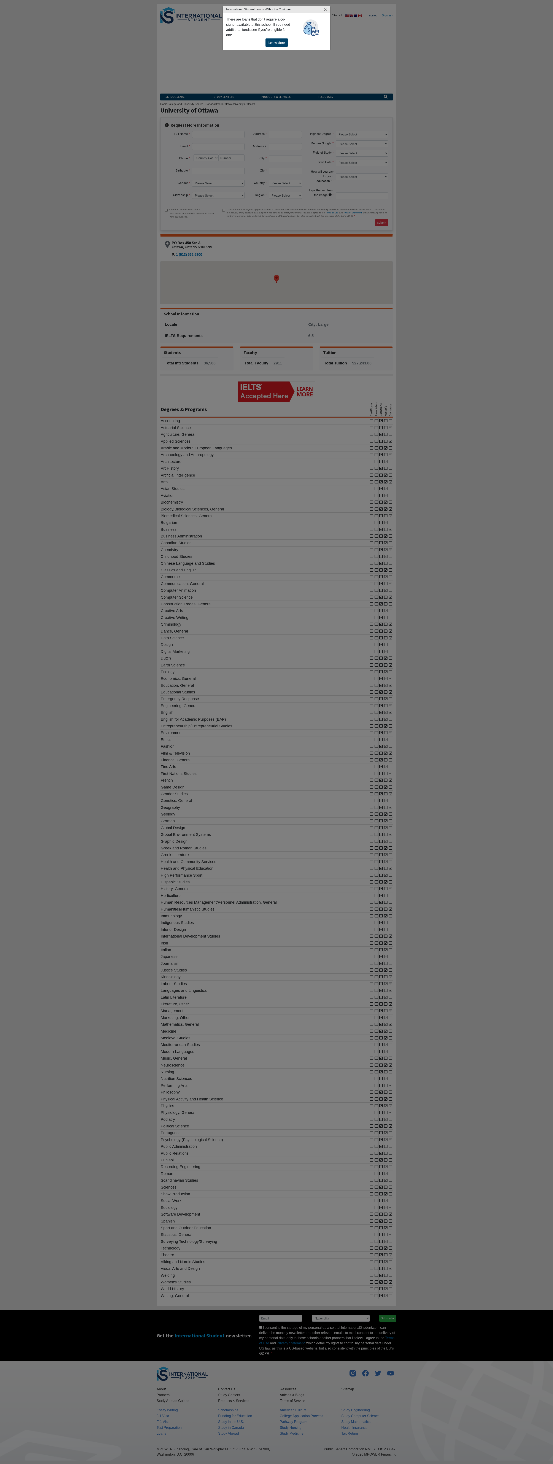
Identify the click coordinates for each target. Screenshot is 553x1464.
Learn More (276, 42)
